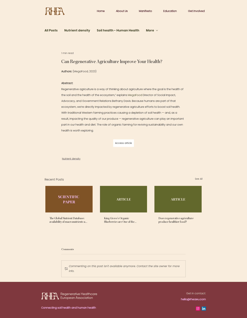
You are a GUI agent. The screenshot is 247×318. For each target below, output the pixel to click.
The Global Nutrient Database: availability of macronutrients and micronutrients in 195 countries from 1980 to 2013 (68, 220)
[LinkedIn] (204, 308)
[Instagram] (198, 308)
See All (198, 179)
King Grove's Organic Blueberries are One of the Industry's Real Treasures (119, 220)
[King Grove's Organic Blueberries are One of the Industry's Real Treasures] (123, 199)
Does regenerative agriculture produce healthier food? (176, 220)
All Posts (51, 30)
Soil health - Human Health (118, 30)
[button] (145, 11)
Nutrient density (77, 30)
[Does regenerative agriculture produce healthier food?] (178, 199)
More (150, 30)
